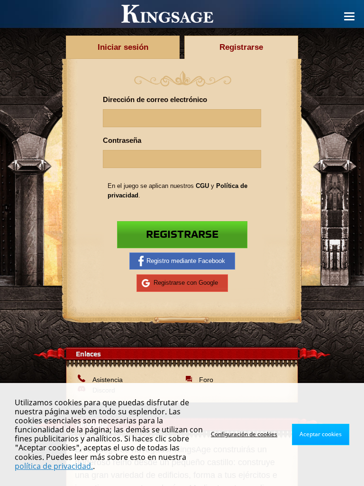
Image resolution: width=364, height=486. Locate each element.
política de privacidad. (54, 466)
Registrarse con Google (186, 282)
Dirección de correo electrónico (155, 99)
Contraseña (122, 140)
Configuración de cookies (244, 434)
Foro (206, 379)
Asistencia (107, 379)
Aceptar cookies (321, 434)
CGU (202, 185)
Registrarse (182, 234)
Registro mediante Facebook (185, 260)
